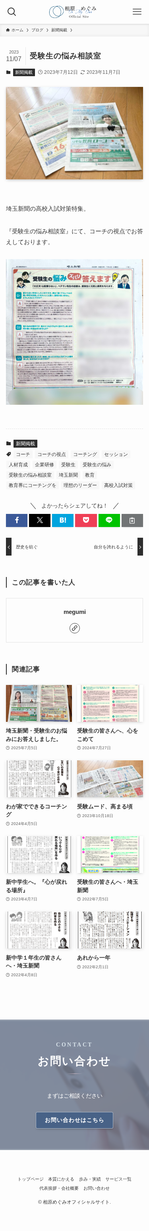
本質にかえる (61, 1179)
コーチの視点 (51, 454)
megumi (75, 612)
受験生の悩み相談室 (30, 475)
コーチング (85, 454)
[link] (75, 628)
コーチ (23, 454)
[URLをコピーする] (132, 520)
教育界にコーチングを (32, 485)
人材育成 (18, 464)
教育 (90, 475)
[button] (16, 520)
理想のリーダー (80, 485)
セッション (116, 454)
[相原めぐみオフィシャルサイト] (74, 12)
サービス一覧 (118, 1179)
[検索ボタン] (12, 12)
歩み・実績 (90, 1179)
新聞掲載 (24, 72)
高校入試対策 (118, 485)
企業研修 (44, 464)
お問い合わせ (96, 1188)
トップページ (30, 1179)
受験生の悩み (97, 464)
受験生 (68, 464)
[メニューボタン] (137, 12)
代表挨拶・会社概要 (59, 1188)
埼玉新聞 (68, 475)
